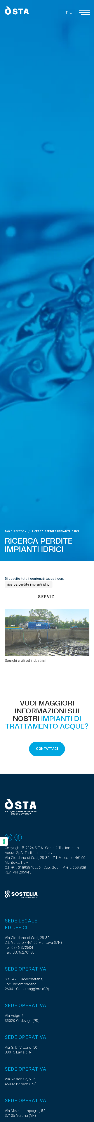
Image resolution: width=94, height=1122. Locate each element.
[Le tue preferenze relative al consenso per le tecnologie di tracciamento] (4, 841)
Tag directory (15, 531)
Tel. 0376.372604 (19, 947)
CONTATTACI (47, 748)
